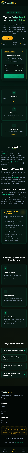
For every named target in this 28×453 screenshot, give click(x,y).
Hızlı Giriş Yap (7, 38)
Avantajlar (3, 411)
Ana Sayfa (3, 406)
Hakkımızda (4, 409)
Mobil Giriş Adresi (5, 422)
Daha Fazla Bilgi (20, 38)
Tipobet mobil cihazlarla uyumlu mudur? (12, 358)
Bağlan (13, 118)
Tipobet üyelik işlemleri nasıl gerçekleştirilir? (11, 374)
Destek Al (13, 134)
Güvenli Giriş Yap (14, 76)
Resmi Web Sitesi (5, 420)
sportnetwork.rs (19, 442)
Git (13, 101)
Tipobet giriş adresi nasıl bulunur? (13, 350)
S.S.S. (2, 413)
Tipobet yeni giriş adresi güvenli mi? (12, 366)
